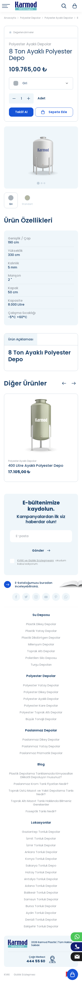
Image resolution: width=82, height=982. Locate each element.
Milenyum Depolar (41, 644)
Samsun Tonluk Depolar (41, 899)
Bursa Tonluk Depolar (41, 906)
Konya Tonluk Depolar (41, 859)
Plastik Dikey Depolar (41, 624)
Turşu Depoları (41, 664)
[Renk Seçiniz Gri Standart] (41, 83)
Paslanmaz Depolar (41, 730)
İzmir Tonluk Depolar (41, 845)
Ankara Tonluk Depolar (41, 852)
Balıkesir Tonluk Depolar (41, 892)
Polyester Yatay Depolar (41, 685)
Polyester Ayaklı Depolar (41, 699)
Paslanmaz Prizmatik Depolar (41, 753)
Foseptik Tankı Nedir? (41, 811)
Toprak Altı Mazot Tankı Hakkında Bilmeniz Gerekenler (41, 802)
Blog (41, 764)
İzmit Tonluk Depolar (41, 838)
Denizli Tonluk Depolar (41, 919)
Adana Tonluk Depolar (41, 886)
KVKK (7, 974)
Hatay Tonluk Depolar (41, 872)
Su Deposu (41, 615)
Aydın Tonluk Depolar (41, 913)
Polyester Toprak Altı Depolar (41, 712)
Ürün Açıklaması (20, 339)
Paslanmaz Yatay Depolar (41, 746)
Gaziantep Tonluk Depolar (41, 832)
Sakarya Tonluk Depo (41, 865)
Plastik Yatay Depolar (41, 631)
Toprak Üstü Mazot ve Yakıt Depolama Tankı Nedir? (41, 792)
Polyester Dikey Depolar (41, 692)
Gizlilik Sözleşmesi (24, 974)
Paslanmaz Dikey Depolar (41, 739)
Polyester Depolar (41, 676)
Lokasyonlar (41, 822)
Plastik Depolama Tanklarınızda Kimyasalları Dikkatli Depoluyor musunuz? (41, 775)
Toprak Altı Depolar (41, 651)
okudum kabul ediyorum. (41, 562)
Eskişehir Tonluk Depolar (41, 926)
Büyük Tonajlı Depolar (41, 719)
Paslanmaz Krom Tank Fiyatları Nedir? (41, 784)
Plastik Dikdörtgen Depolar (41, 637)
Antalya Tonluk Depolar (41, 879)
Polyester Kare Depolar (41, 705)
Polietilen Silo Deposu (41, 658)
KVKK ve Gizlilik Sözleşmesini (35, 560)
